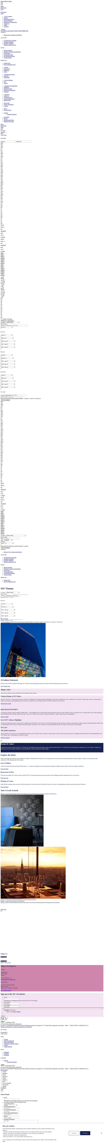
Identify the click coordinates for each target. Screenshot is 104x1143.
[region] (52, 1133)
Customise (74, 1133)
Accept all (85, 1133)
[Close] (101, 1133)
